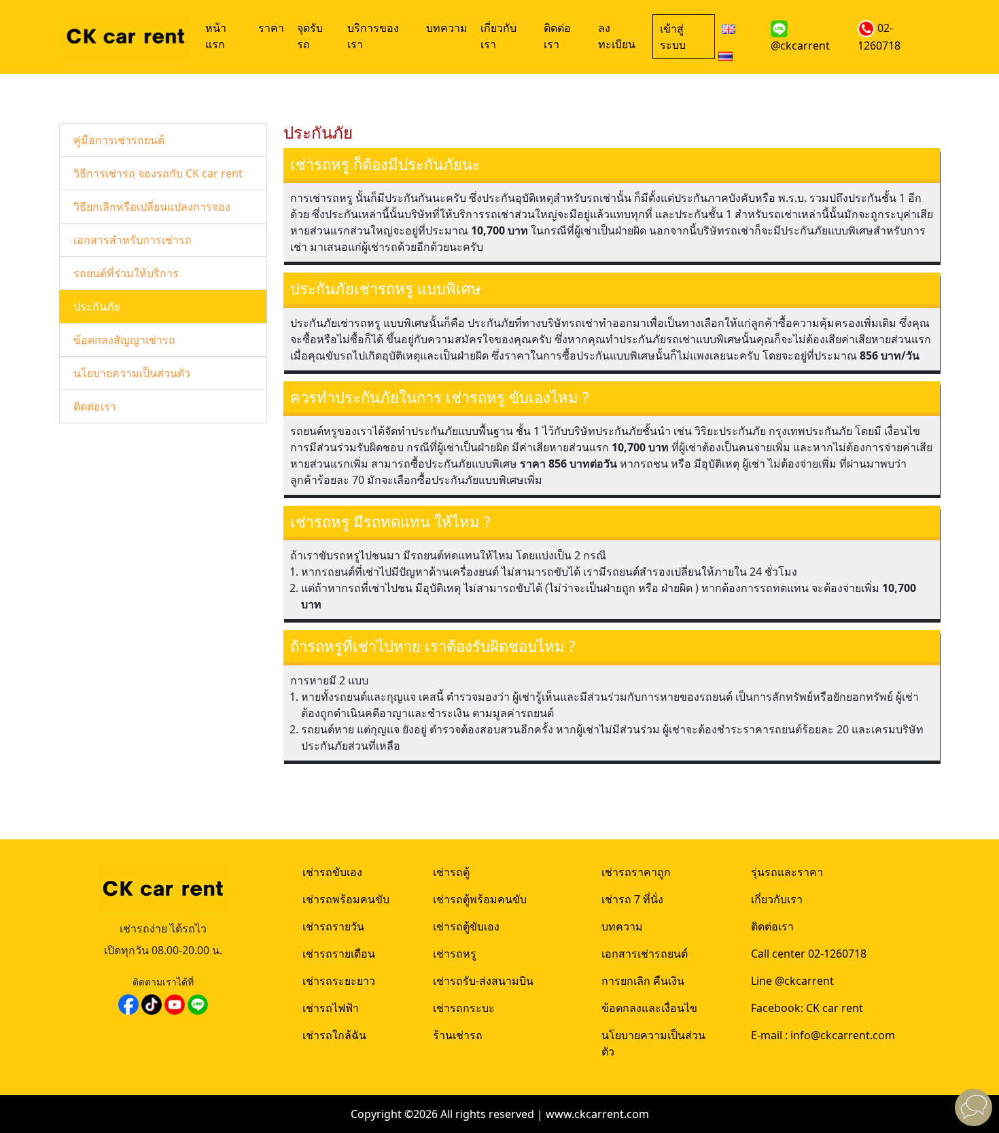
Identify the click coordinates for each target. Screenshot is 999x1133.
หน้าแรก (215, 36)
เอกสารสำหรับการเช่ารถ (132, 239)
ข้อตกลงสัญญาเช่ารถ (124, 339)
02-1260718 (879, 36)
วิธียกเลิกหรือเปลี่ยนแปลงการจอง (151, 206)
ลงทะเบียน (616, 36)
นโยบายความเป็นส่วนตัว (131, 373)
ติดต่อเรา (557, 36)
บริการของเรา (373, 36)
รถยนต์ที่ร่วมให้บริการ (126, 273)
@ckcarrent (800, 45)
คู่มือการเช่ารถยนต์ (118, 140)
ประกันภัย (96, 306)
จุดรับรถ (310, 36)
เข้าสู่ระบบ (673, 36)
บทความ (447, 27)
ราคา (271, 27)
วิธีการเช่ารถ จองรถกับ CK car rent (158, 173)
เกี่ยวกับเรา (498, 36)
